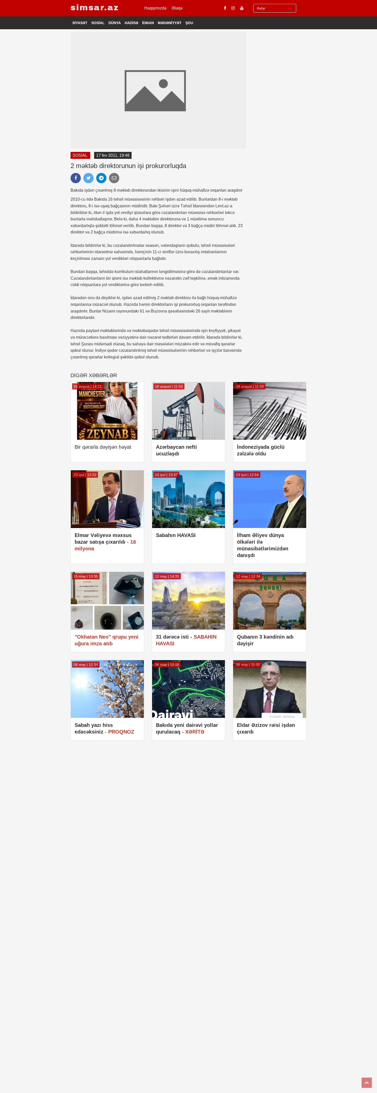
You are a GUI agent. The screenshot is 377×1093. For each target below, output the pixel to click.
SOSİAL (98, 23)
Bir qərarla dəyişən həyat (103, 447)
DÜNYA (114, 23)
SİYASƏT (79, 23)
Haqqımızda (155, 8)
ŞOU (189, 23)
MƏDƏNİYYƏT (170, 23)
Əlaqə (177, 8)
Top (367, 1083)
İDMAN (148, 23)
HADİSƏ (131, 23)
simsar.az (95, 7)
